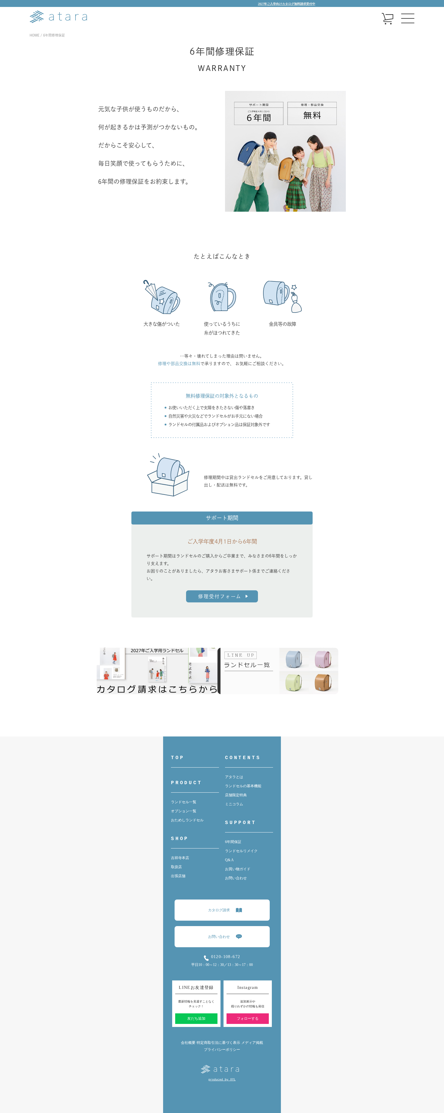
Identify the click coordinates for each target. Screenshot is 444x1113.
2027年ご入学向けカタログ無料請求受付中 (268, 3)
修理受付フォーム (219, 596)
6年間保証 (233, 842)
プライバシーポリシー (222, 1049)
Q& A (229, 860)
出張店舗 (178, 876)
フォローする (248, 1018)
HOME (35, 35)
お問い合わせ (236, 878)
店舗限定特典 (236, 795)
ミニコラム (234, 804)
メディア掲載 (252, 1043)
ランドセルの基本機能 (243, 786)
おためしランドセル (187, 820)
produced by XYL (222, 1079)
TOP (177, 758)
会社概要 (188, 1043)
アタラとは (234, 777)
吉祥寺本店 (180, 858)
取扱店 (176, 867)
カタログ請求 (219, 910)
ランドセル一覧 (183, 802)
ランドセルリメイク (241, 851)
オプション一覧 (183, 811)
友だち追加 (196, 1018)
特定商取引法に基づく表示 (218, 1043)
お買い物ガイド (237, 869)
